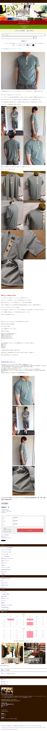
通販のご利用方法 (30, 30)
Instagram (30, 45)
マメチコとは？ (3, 591)
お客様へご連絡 (3, 596)
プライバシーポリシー (29, 725)
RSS (38, 725)
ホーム (2, 48)
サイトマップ (3, 600)
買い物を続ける (3, 512)
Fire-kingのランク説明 (4, 609)
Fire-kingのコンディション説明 (6, 605)
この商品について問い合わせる (6, 511)
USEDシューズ (14, 45)
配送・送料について (10, 725)
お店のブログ (35, 725)
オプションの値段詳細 (5, 534)
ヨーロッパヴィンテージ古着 (21, 43)
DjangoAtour (20, 45)
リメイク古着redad (40, 43)
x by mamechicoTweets (4, 665)
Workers (24, 45)
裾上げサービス (3, 587)
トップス (19, 48)
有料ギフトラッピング (5, 598)
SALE (2, 580)
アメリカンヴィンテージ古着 (31, 43)
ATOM (40, 725)
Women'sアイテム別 (4, 585)
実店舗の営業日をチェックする (7, 707)
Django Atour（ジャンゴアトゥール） (10, 48)
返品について (3, 536)
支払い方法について (4, 725)
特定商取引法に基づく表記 (5, 537)
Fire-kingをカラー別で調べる (6, 578)
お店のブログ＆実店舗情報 (20, 30)
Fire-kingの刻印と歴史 (4, 607)
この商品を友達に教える (5, 509)
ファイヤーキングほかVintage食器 (9, 43)
